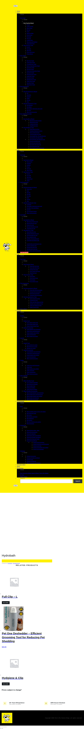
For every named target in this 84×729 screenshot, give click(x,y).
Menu (15, 6)
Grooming (10, 563)
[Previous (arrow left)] (0, 728)
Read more (6, 602)
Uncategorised (16, 563)
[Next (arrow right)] (2, 728)
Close (15, 485)
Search (22, 478)
